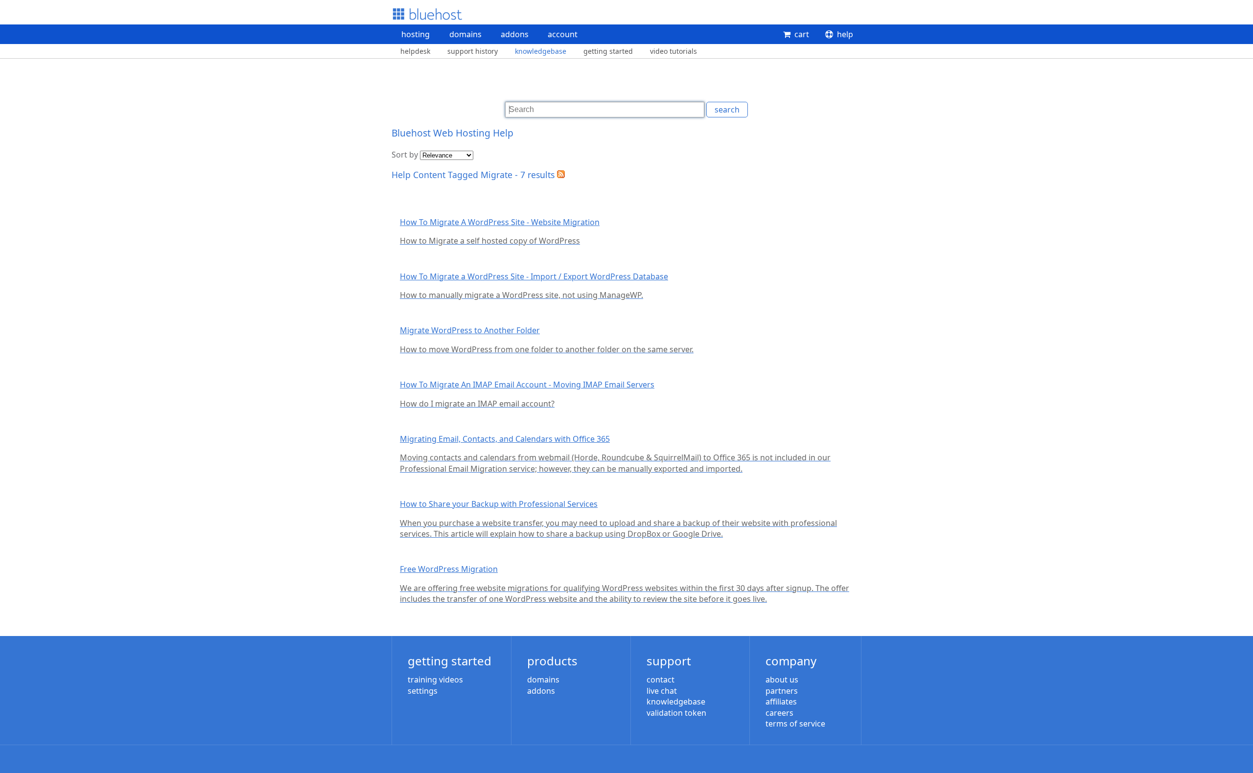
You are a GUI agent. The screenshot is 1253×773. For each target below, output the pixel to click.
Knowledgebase (540, 51)
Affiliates (781, 701)
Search (727, 109)
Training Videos (435, 679)
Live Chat (662, 690)
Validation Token (676, 712)
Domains (465, 34)
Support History (472, 51)
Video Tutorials (673, 51)
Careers (779, 712)
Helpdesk (415, 51)
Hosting (415, 34)
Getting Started (608, 51)
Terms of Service (795, 723)
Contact (660, 679)
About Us (782, 679)
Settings (423, 690)
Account (563, 34)
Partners (782, 690)
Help (845, 34)
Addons (515, 34)
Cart (801, 34)
